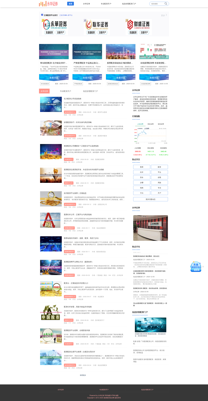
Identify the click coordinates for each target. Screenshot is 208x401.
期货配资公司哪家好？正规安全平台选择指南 (81, 146)
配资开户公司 (69, 183)
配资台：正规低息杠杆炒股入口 (76, 283)
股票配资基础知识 (113, 84)
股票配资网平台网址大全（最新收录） (78, 261)
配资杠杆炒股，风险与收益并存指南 (78, 306)
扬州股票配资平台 (70, 112)
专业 (159, 188)
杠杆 (141, 172)
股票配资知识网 (109, 398)
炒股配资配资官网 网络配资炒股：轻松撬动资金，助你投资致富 (150, 335)
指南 (141, 188)
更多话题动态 (150, 199)
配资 (159, 167)
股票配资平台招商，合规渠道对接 (77, 330)
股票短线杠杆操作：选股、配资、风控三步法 (81, 238)
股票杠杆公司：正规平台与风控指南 (78, 214)
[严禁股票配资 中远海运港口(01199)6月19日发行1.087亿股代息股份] (87, 53)
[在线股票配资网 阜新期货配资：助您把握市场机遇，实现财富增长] (154, 58)
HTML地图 (114, 395)
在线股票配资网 (145, 84)
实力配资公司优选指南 (72, 98)
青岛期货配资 (45, 84)
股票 (141, 167)
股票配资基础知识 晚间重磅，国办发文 (124, 62)
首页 (70, 3)
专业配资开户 (106, 3)
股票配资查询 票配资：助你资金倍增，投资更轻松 (150, 283)
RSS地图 (108, 395)
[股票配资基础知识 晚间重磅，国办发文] (121, 54)
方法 (141, 193)
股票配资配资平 (69, 228)
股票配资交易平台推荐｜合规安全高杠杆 (79, 351)
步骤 (141, 182)
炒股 (159, 177)
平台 (159, 172)
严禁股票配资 (78, 84)
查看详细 (54, 77)
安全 (141, 177)
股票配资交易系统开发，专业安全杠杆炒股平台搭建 (84, 169)
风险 (159, 182)
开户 (159, 193)
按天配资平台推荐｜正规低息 (75, 193)
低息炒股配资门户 (129, 3)
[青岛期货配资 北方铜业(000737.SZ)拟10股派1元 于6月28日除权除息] (54, 53)
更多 (163, 15)
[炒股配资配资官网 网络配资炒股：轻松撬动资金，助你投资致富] (150, 325)
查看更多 (83, 375)
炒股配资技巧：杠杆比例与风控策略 (78, 122)
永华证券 (86, 3)
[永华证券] (48, 3)
